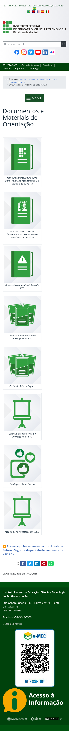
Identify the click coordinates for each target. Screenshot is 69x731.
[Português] (34, 8)
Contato (6, 68)
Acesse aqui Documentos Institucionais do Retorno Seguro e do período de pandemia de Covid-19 (33, 550)
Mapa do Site (25, 5)
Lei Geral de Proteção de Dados (48, 5)
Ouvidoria (48, 65)
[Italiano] (47, 11)
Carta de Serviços (30, 65)
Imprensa (19, 68)
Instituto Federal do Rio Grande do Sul (38, 79)
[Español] (42, 11)
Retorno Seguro (17, 82)
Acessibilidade (10, 5)
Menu (37, 97)
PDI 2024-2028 (10, 65)
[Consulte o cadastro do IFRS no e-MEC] (34, 658)
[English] (33, 11)
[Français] (38, 11)
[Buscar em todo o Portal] (63, 44)
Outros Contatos (12, 623)
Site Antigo (33, 68)
